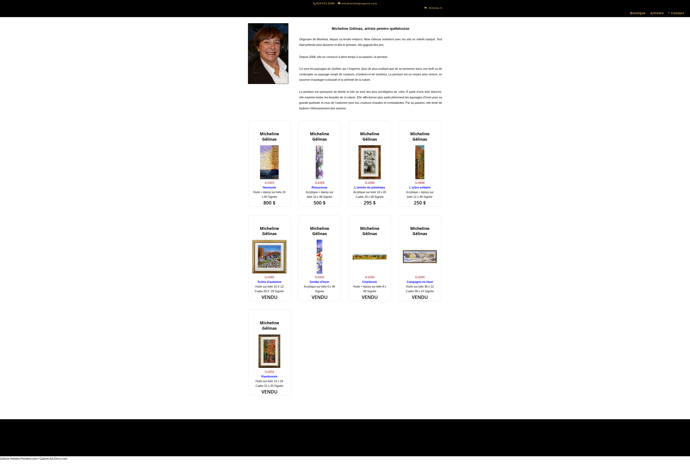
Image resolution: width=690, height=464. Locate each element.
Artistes (657, 13)
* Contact (676, 13)
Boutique (638, 13)
